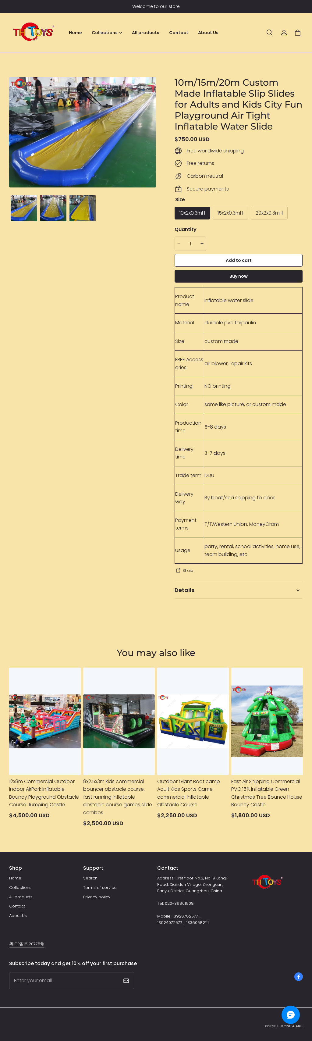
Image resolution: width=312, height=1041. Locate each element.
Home (75, 33)
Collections (20, 887)
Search (90, 878)
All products (145, 33)
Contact (178, 33)
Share (188, 570)
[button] (269, 33)
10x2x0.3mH (192, 212)
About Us (208, 33)
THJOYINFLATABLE (290, 1026)
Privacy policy (96, 897)
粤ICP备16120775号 (26, 944)
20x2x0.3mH (269, 212)
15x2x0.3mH (230, 212)
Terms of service (100, 887)
